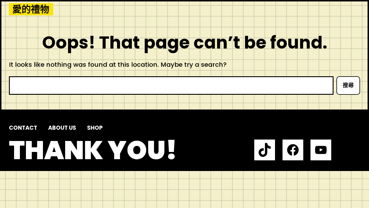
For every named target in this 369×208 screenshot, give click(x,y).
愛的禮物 (30, 9)
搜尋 (348, 85)
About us (62, 128)
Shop (95, 128)
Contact (23, 128)
